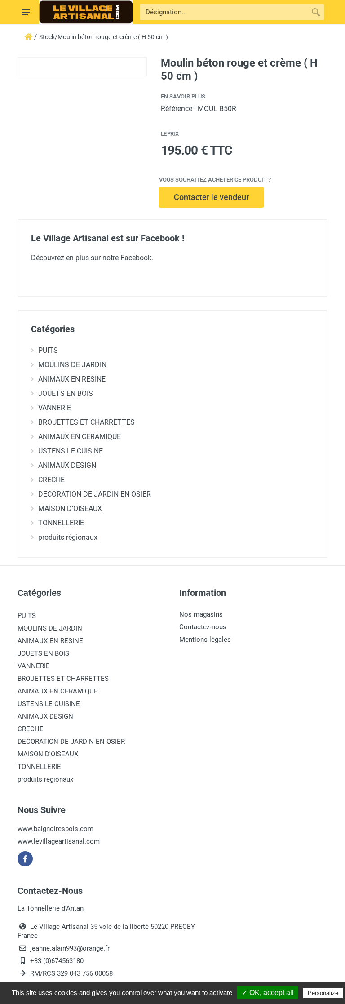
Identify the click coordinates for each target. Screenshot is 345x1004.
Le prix (169, 133)
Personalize (323, 993)
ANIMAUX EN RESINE (72, 379)
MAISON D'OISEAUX (70, 508)
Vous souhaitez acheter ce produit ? (215, 179)
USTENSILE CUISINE (70, 451)
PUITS (48, 350)
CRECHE (51, 479)
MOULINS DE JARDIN (72, 364)
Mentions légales (205, 639)
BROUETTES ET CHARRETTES (86, 422)
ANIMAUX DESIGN (67, 465)
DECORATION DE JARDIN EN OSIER (94, 494)
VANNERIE (54, 408)
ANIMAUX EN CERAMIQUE (79, 436)
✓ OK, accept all (268, 992)
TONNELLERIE (61, 523)
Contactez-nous (202, 627)
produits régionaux (67, 537)
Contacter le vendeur (211, 197)
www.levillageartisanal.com (59, 841)
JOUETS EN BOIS (65, 393)
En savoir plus (183, 96)
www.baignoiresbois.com (55, 829)
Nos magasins (201, 614)
